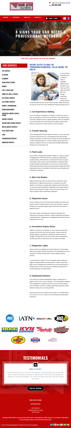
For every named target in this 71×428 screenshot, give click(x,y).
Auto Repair (16, 17)
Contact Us (37, 17)
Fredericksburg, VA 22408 (37, 29)
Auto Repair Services (35, 404)
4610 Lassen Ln (26, 29)
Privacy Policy (35, 425)
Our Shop (5, 17)
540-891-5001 (56, 5)
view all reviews (35, 388)
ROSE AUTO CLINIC (27, 58)
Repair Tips (27, 17)
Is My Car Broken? (48, 58)
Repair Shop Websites (13, 425)
